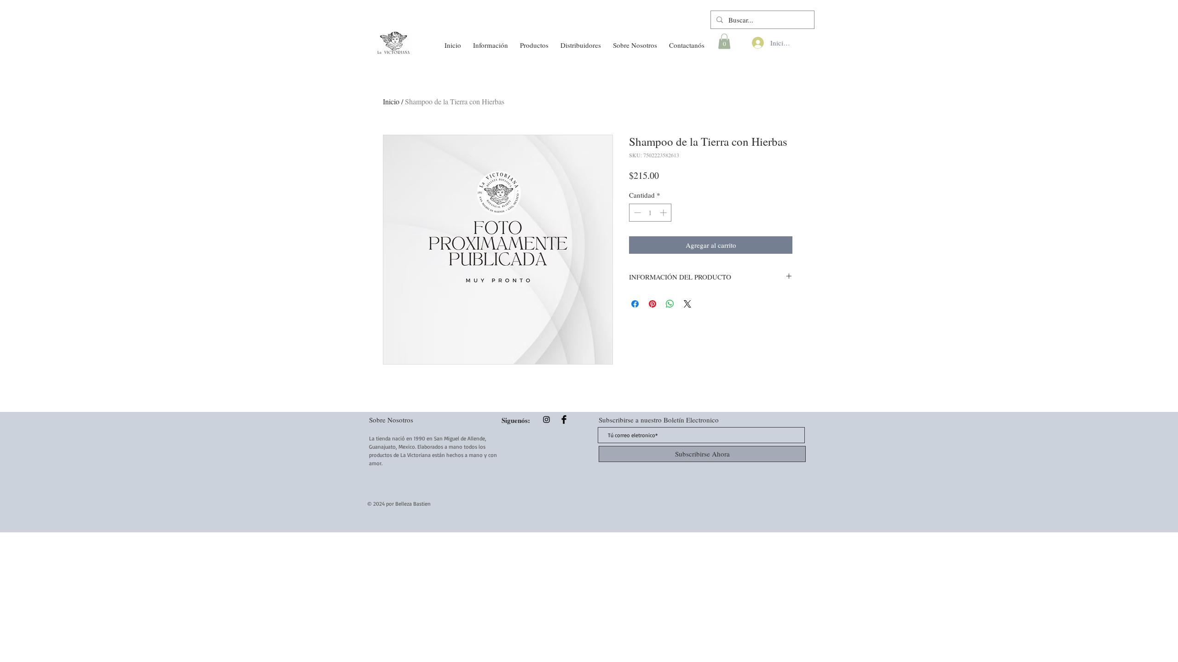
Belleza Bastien (413, 503)
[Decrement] (636, 212)
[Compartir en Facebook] (635, 303)
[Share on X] (687, 303)
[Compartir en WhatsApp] (670, 303)
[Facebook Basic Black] (564, 419)
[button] (490, 41)
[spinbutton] (650, 212)
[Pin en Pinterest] (652, 303)
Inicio (391, 101)
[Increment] (664, 212)
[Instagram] (546, 419)
